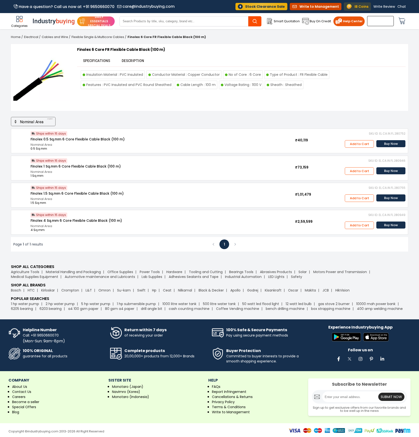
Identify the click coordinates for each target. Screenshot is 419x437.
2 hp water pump (60, 303)
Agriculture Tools (25, 271)
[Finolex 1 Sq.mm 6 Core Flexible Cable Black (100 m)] (21, 165)
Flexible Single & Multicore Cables (98, 37)
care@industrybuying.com (148, 6)
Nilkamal (185, 290)
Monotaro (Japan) (127, 386)
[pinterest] (371, 361)
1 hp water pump (25, 303)
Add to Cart (359, 144)
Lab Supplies (152, 276)
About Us (19, 386)
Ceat (167, 290)
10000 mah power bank (375, 303)
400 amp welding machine (380, 308)
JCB (325, 290)
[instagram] (360, 361)
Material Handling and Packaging (73, 271)
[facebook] (338, 361)
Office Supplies (120, 271)
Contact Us (21, 391)
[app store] (376, 337)
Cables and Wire (55, 37)
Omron (104, 290)
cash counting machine (189, 308)
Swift (141, 290)
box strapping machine (330, 308)
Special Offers (24, 407)
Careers (18, 396)
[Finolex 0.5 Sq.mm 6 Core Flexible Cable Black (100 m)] (21, 138)
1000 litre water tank (179, 303)
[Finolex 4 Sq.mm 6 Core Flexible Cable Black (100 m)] (21, 220)
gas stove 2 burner (334, 303)
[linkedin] (382, 361)
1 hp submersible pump (136, 303)
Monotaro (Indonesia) (130, 396)
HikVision (342, 290)
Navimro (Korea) (126, 391)
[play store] (346, 337)
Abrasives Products (276, 271)
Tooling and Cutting (206, 271)
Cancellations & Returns (232, 396)
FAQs (216, 386)
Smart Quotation (287, 21)
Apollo (235, 290)
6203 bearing (51, 308)
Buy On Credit (320, 21)
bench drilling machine (285, 308)
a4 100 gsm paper (83, 308)
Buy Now (391, 143)
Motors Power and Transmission (340, 271)
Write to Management (231, 412)
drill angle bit (151, 308)
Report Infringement (229, 391)
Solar (303, 271)
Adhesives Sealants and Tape (193, 276)
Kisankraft (273, 290)
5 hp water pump (95, 303)
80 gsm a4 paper (119, 308)
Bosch (16, 290)
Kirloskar (48, 290)
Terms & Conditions (229, 407)
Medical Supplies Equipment (34, 276)
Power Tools (150, 271)
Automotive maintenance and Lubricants (100, 276)
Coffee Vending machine (237, 308)
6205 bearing (22, 308)
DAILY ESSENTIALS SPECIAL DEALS (99, 21)
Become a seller (25, 401)
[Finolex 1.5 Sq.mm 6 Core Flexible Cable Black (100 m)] (21, 192)
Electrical (31, 37)
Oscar (293, 290)
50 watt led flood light (260, 303)
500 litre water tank (219, 303)
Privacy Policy (223, 401)
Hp (154, 290)
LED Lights (276, 276)
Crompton (70, 290)
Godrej (252, 290)
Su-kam (124, 290)
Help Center (353, 21)
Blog (15, 412)
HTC (31, 290)
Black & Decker (211, 290)
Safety (296, 276)
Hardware (174, 271)
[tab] (96, 61)
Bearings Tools (241, 271)
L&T (89, 290)
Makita (310, 290)
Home (16, 37)
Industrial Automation (243, 276)
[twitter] (349, 361)
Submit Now (391, 396)
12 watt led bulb (299, 303)
